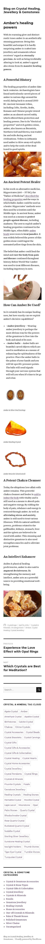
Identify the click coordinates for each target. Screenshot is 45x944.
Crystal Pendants (13, 774)
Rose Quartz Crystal (14, 821)
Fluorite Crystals (12, 784)
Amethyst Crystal (13, 716)
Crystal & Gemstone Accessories (22, 881)
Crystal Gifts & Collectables (17, 753)
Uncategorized (17, 628)
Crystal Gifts (10, 743)
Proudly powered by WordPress (28, 939)
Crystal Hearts (29, 758)
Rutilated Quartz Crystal (16, 826)
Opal (35, 805)
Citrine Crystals (22, 727)
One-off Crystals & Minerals (20, 913)
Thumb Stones (31, 847)
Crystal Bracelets (12, 737)
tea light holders (12, 847)
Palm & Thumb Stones (17, 916)
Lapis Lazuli (10, 805)
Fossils (27, 784)
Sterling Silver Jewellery (16, 836)
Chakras (8, 727)
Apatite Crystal (31, 716)
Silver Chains (13, 923)
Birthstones (10, 722)
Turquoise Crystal (13, 857)
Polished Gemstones (16, 919)
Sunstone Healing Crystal (17, 841)
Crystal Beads (33, 732)
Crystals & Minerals (13, 779)
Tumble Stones (32, 852)
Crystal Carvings (32, 737)
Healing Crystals (12, 795)
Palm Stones (10, 810)
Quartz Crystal (27, 810)
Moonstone (24, 805)
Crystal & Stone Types (17, 885)
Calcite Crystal (26, 722)
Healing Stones (30, 795)
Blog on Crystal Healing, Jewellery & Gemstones (22, 10)
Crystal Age (12, 625)
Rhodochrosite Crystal (15, 815)
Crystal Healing (12, 758)
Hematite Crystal (12, 800)
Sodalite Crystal (12, 831)
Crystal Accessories (13, 732)
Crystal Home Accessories (17, 763)
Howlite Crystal (31, 800)
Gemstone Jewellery (14, 789)
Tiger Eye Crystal (12, 852)
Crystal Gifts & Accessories (17, 748)
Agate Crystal (11, 711)
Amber (28, 628)
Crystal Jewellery (17, 630)
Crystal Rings (30, 774)
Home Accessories (15, 909)
